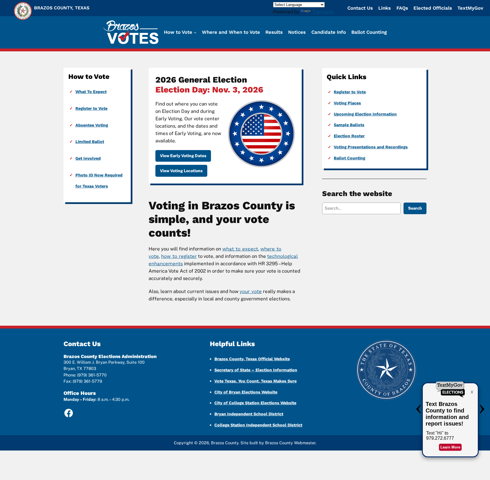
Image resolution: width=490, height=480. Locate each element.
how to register (179, 256)
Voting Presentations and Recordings (371, 147)
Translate (323, 11)
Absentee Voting (91, 125)
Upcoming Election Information (365, 114)
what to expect (240, 249)
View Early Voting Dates (183, 155)
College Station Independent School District (258, 425)
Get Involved (88, 158)
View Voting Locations (181, 170)
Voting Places (347, 103)
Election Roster (349, 136)
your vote (251, 291)
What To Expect (91, 91)
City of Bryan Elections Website (245, 392)
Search (415, 208)
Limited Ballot (89, 141)
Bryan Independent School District (248, 414)
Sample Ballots (349, 125)
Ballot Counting (349, 158)
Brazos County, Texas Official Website (252, 359)
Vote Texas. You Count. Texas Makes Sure (255, 381)
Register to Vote (91, 108)
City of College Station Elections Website (255, 403)
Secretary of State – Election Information (255, 370)
